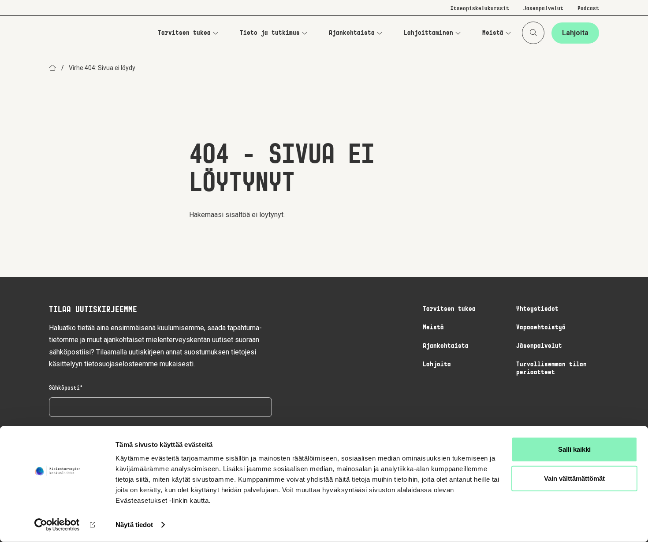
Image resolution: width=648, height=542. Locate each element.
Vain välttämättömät (574, 478)
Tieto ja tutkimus (270, 33)
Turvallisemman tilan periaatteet (551, 368)
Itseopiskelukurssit (480, 9)
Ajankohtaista (352, 33)
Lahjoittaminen (428, 33)
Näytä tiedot (134, 524)
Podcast (588, 9)
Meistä (492, 33)
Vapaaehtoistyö (541, 327)
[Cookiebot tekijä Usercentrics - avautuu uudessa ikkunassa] (57, 524)
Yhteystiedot (537, 309)
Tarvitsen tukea (184, 33)
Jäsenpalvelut (543, 9)
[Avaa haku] (533, 33)
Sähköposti (64, 388)
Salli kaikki (574, 449)
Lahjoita (575, 33)
